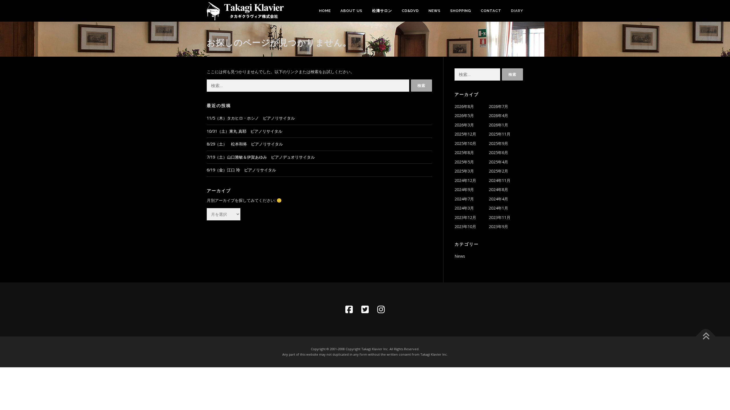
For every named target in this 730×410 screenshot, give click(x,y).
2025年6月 (498, 152)
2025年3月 (464, 171)
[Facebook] (349, 309)
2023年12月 (465, 217)
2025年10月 (465, 143)
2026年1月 (498, 125)
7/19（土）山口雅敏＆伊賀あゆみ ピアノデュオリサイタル (261, 157)
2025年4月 (498, 162)
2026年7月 (498, 106)
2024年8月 (498, 189)
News (435, 11)
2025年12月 (465, 134)
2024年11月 (499, 180)
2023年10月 (465, 226)
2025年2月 (498, 171)
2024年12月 (465, 180)
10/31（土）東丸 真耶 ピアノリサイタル (244, 131)
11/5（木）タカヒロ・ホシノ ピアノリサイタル (251, 118)
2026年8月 (464, 106)
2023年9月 (498, 226)
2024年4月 (498, 199)
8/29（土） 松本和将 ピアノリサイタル (245, 144)
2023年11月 (499, 217)
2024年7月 (464, 199)
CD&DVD (410, 11)
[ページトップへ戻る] (706, 337)
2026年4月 (498, 115)
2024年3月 (464, 208)
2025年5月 (464, 162)
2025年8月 (464, 152)
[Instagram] (381, 309)
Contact (491, 11)
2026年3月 (464, 125)
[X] (365, 309)
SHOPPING (460, 11)
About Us (351, 11)
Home (325, 11)
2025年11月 (499, 134)
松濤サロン (382, 11)
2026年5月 (464, 115)
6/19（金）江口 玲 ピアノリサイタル (241, 170)
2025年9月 (498, 143)
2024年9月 (464, 189)
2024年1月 (498, 208)
